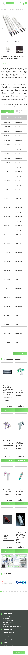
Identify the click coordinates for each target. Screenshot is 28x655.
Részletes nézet (21, 111)
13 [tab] (20, 591)
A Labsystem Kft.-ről (7, 616)
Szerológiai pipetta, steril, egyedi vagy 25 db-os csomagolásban (8, 389)
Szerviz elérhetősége (8, 639)
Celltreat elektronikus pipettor (20, 443)
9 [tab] (14, 591)
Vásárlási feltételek (7, 618)
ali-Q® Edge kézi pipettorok (21, 391)
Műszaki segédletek (7, 636)
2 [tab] (3, 591)
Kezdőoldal (3, 8)
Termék (9, 8)
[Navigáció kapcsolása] (26, 3)
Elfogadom (19, 652)
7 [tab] (11, 591)
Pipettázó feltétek (6, 535)
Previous (2, 28)
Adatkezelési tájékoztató (9, 622)
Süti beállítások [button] (7, 652)
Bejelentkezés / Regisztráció (20, 3)
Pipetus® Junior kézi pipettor (8, 490)
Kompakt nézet (8, 111)
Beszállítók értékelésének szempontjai (12, 626)
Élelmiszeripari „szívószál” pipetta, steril (21, 534)
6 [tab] (9, 591)
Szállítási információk (8, 620)
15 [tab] (23, 591)
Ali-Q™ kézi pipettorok (6, 441)
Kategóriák (10, 3)
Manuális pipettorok (19, 490)
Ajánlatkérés (19, 353)
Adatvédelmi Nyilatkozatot (16, 648)
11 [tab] (17, 591)
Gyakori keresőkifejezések (9, 634)
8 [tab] (12, 591)
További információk (6, 399)
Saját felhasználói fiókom (9, 645)
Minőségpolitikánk (7, 624)
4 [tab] (6, 591)
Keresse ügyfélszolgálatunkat (10, 637)
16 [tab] (25, 591)
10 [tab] (15, 591)
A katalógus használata (8, 632)
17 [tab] (26, 591)
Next (25, 28)
